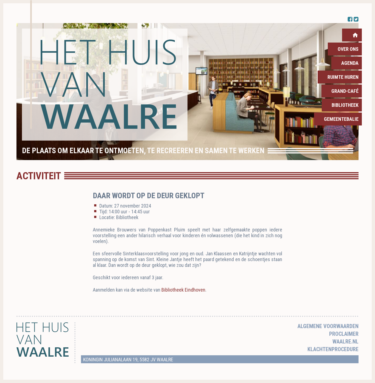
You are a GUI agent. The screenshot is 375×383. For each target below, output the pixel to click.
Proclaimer (344, 334)
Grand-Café (345, 91)
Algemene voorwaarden (328, 326)
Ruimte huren (343, 77)
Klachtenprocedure (333, 349)
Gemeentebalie (341, 119)
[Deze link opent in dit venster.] (105, 85)
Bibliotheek (345, 105)
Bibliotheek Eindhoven (183, 290)
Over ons (348, 49)
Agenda (350, 63)
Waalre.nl (345, 341)
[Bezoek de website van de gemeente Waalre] (42, 355)
